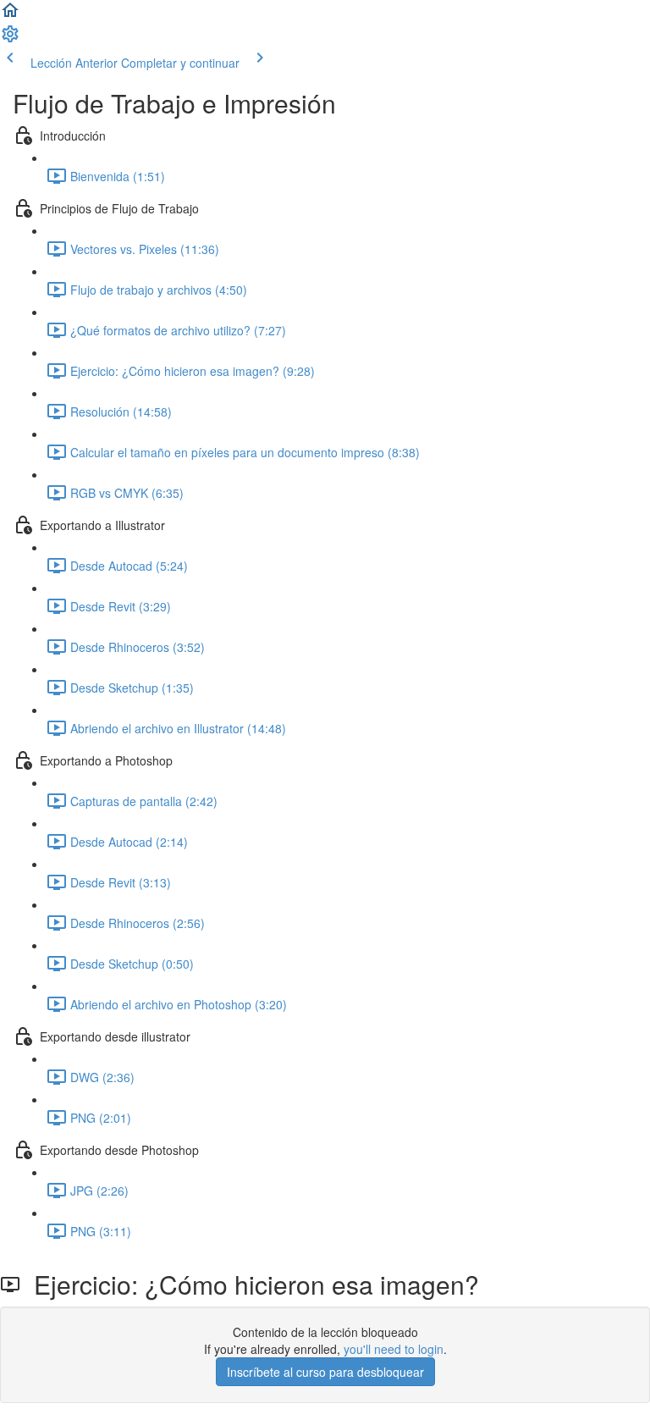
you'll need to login (393, 1348)
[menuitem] (10, 38)
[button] (10, 15)
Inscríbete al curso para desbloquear (325, 1371)
